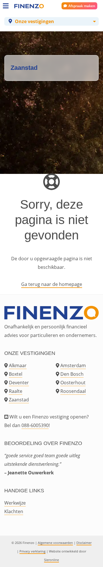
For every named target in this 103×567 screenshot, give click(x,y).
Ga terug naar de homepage (51, 284)
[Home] (20, 5)
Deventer (19, 382)
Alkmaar (18, 365)
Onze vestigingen (34, 21)
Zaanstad (19, 400)
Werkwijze (15, 503)
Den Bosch (72, 374)
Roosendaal (73, 391)
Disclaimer (84, 542)
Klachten (13, 511)
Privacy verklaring (32, 551)
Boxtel (15, 374)
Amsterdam (73, 365)
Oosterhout (73, 382)
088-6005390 (35, 425)
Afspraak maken (81, 5)
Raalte (15, 391)
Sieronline (51, 560)
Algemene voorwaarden (55, 542)
